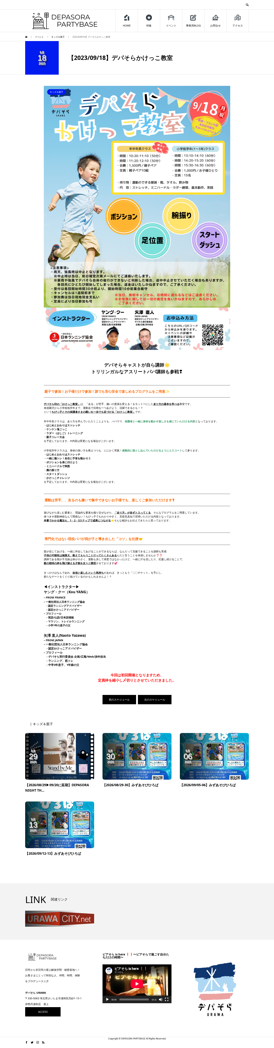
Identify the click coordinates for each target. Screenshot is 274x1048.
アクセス (237, 25)
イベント (171, 25)
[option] (137, 218)
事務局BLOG (193, 25)
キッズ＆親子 (56, 91)
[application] (137, 983)
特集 (149, 25)
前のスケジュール (119, 699)
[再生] (107, 999)
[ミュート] (161, 999)
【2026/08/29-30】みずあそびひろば (130, 785)
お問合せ (215, 25)
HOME (127, 25)
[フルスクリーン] (167, 999)
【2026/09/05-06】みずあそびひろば (208, 785)
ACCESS (43, 1011)
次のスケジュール (154, 699)
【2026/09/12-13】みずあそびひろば (53, 853)
